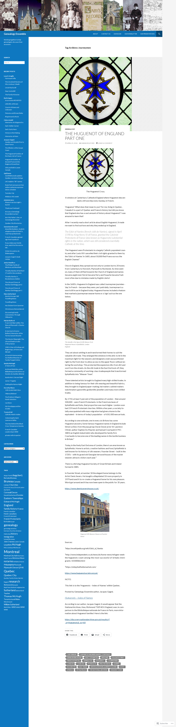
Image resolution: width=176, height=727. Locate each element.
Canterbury (72, 654)
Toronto (7, 599)
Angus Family (8, 475)
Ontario (21, 561)
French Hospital (73, 660)
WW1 (14, 607)
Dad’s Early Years (11, 129)
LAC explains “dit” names (13, 181)
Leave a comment (105, 143)
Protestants (105, 664)
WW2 (18, 607)
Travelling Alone (10, 302)
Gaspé (12, 521)
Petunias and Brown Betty (14, 113)
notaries (8, 561)
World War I (7, 607)
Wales (17, 599)
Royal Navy (7, 587)
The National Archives (98, 670)
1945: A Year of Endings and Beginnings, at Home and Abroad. (14, 349)
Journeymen (113, 660)
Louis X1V (81, 664)
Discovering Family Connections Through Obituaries (12, 314)
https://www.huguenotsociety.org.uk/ (81, 573)
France (20, 509)
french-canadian (9, 511)
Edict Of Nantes (91, 657)
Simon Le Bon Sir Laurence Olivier (104, 667)
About (95, 34)
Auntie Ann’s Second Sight (14, 377)
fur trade (7, 521)
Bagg (15, 475)
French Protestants (12, 519)
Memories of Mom (11, 136)
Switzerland (20, 591)
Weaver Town (116, 670)
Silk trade (83, 667)
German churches (10, 531)
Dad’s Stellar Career (12, 126)
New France (8, 558)
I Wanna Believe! (11, 394)
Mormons (20, 556)
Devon (14, 492)
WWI (22, 607)
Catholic (6, 485)
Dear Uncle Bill (10, 91)
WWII (6, 610)
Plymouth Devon (11, 567)
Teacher (7, 593)
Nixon (22, 558)
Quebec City (10, 575)
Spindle (70, 670)
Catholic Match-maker (12, 414)
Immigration (9, 537)
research (14, 581)
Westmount (8, 602)
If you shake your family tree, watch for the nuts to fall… (14, 245)
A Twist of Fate (10, 366)
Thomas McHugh (12, 596)
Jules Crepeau (9, 542)
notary (16, 561)
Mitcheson (16, 548)
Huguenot (100, 660)
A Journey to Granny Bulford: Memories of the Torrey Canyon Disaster (14, 333)
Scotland (13, 587)
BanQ (20, 475)
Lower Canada (19, 542)
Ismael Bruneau (9, 539)
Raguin (6, 582)
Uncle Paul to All (10, 88)
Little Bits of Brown (11, 104)
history (14, 533)
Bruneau (9, 481)
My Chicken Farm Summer (14, 305)
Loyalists (8, 545)
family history (10, 508)
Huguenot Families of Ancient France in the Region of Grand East (12, 162)
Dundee (20, 495)
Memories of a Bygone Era (14, 122)
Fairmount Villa (10, 78)
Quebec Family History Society (13, 578)
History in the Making (12, 133)
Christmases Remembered (14, 309)
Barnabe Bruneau (10, 478)
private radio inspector (13, 435)
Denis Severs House (74, 657)
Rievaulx (15, 585)
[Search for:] (14, 62)
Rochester (71, 667)
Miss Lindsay (8, 548)
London (70, 664)
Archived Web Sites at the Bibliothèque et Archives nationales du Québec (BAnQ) (15, 371)
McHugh (16, 544)
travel (13, 599)
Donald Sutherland (10, 495)
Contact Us (105, 34)
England (105, 657)
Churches (13, 485)
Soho (122, 667)
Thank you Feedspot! (12, 208)
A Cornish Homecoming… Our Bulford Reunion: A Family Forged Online (14, 357)
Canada (17, 481)
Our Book (117, 34)
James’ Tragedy (10, 381)
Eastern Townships (13, 498)
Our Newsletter (131, 34)
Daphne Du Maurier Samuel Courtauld (95, 654)
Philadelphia (9, 564)
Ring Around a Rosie (12, 117)
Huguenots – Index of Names (79, 597)
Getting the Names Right (13, 384)
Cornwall (7, 492)
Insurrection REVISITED (13, 100)
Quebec (117, 664)
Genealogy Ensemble (15, 33)
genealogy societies (10, 528)
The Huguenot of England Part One (94, 136)
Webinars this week (12, 197)
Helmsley (7, 534)
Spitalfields (81, 670)
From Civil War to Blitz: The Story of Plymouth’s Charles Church (14, 325)
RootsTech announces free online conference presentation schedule (14, 187)
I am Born (8, 403)
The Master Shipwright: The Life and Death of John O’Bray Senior (14, 341)
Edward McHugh (11, 501)
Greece (18, 531)
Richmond (8, 585)
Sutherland (9, 590)
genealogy (70, 129)
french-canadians (10, 514)
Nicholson (16, 558)
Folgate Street (118, 657)
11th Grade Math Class (13, 390)
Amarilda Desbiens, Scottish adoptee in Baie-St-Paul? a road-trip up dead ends (14, 231)
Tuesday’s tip (9, 193)
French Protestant (10, 516)
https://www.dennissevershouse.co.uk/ (82, 488)
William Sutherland (11, 604)
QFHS (21, 567)
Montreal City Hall (10, 556)
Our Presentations (147, 34)
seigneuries (20, 587)
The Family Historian (12, 95)
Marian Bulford (87, 143)
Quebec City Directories (13, 223)
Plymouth (92, 664)
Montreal (11, 551)
